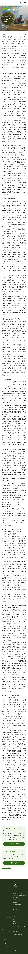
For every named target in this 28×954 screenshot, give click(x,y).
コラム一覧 (4, 915)
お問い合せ (14, 863)
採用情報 (15, 902)
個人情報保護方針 (17, 904)
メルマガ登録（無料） (14, 844)
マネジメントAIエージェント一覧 (19, 915)
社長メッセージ (16, 899)
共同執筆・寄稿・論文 (18, 934)
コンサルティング (17, 919)
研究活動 (15, 924)
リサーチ (4, 936)
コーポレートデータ (17, 893)
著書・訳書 (15, 932)
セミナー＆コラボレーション (19, 926)
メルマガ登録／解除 (6, 917)
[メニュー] (25, 2)
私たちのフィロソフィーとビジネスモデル (19, 896)
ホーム (3, 14)
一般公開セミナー (6, 943)
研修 (14, 921)
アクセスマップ (16, 907)
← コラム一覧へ (6, 868)
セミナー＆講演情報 (6, 947)
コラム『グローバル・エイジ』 (13, 14)
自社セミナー (5, 941)
